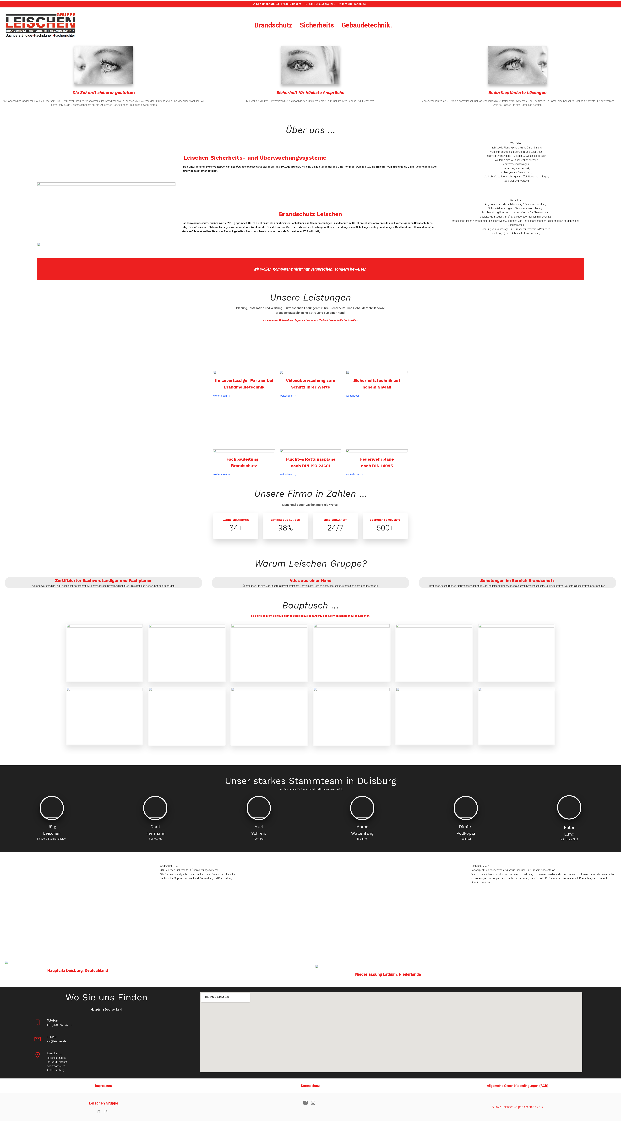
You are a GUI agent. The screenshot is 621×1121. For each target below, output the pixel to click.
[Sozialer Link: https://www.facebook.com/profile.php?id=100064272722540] (100, 1112)
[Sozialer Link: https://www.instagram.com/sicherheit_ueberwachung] (107, 1112)
